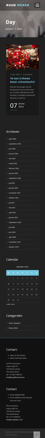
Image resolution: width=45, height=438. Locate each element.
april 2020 (12, 237)
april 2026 (12, 139)
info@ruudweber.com (14, 419)
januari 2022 (13, 188)
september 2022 (15, 178)
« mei (8, 304)
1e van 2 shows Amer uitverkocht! (22, 80)
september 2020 (15, 222)
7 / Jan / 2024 (15, 74)
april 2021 (12, 212)
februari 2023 (14, 168)
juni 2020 (12, 232)
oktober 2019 (14, 247)
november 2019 (14, 242)
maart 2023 (13, 163)
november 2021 (14, 193)
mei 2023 (12, 158)
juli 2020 (12, 227)
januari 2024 (13, 153)
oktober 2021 (14, 198)
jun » (13, 304)
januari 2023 (13, 173)
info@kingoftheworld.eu (15, 377)
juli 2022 (12, 183)
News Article (13, 328)
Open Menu (37, 5)
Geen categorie (14, 323)
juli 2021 (12, 203)
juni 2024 (12, 149)
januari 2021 (13, 217)
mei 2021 (12, 207)
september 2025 (15, 144)
